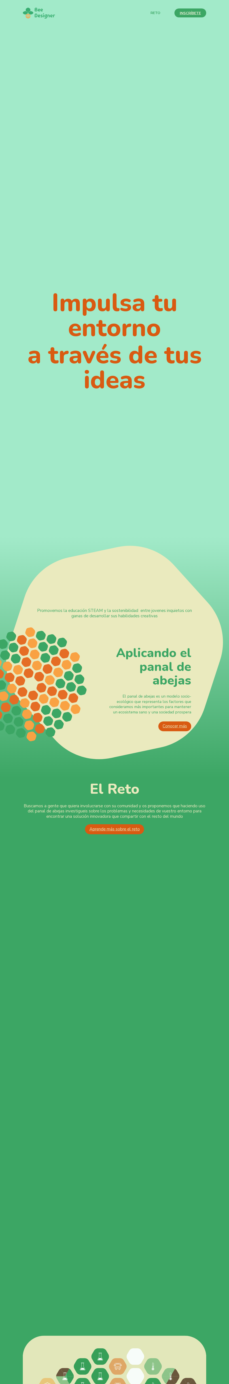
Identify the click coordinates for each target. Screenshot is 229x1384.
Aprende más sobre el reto (114, 829)
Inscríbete (190, 13)
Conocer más (175, 726)
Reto (155, 12)
